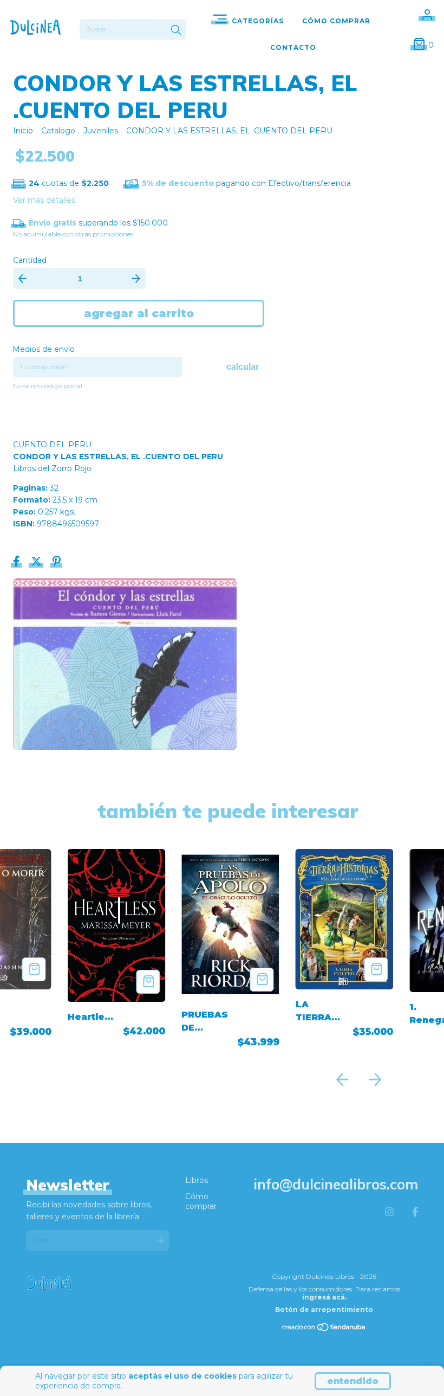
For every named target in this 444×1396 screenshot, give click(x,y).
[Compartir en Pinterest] (57, 563)
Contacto (293, 47)
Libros (196, 1180)
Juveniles (100, 131)
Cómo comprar (201, 1201)
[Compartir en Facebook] (17, 563)
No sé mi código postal (47, 386)
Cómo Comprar (336, 21)
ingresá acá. (324, 1297)
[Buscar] (176, 30)
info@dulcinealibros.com (335, 1184)
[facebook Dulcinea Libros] (415, 1212)
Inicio (23, 131)
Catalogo (58, 131)
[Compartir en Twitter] (37, 563)
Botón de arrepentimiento (324, 1309)
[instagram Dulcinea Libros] (389, 1212)
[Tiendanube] (324, 1330)
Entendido (352, 1381)
